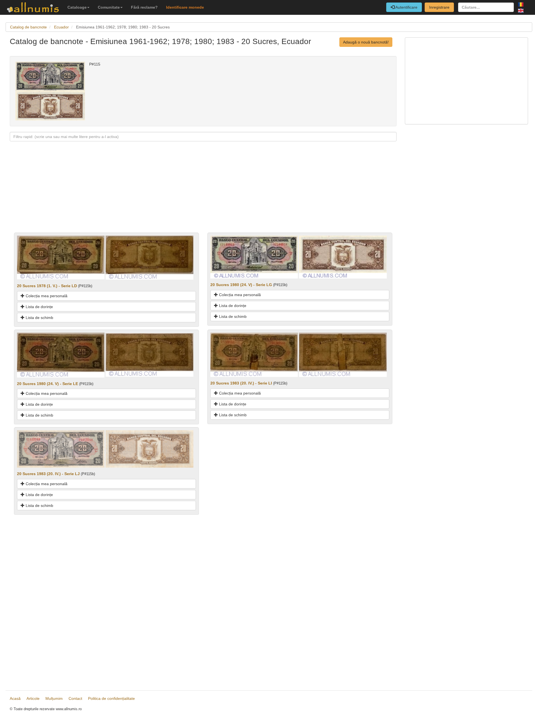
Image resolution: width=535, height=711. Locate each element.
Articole (33, 698)
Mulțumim (54, 698)
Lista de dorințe (39, 306)
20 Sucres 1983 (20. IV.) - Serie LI (241, 383)
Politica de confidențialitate (111, 698)
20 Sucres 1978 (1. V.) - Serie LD (47, 286)
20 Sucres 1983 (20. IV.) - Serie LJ (48, 473)
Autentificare (406, 7)
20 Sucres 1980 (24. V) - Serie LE (47, 383)
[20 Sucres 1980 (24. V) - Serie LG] (254, 257)
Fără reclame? (144, 7)
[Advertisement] (177, 193)
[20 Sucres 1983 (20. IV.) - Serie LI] (254, 354)
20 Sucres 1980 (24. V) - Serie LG (241, 284)
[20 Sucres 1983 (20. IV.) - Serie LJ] (60, 448)
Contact (75, 698)
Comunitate (109, 7)
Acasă (15, 698)
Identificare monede (185, 7)
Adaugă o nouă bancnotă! (366, 42)
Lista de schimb (39, 317)
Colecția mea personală (46, 296)
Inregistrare (439, 7)
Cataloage (77, 7)
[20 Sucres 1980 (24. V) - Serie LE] (60, 354)
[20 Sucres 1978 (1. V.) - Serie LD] (60, 257)
